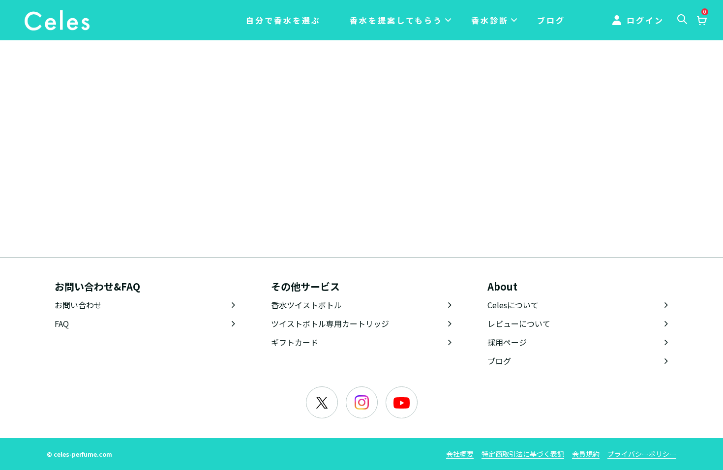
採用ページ (507, 342)
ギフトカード (294, 342)
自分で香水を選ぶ (283, 20)
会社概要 (460, 454)
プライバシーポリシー (641, 454)
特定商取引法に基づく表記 (523, 454)
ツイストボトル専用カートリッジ (330, 323)
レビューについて (518, 323)
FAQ (62, 323)
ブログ (551, 20)
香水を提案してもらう (396, 20)
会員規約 (586, 454)
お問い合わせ (78, 305)
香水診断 (490, 20)
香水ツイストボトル (306, 305)
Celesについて (513, 305)
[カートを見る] (701, 21)
